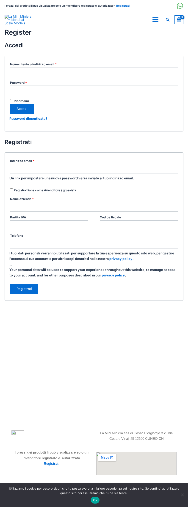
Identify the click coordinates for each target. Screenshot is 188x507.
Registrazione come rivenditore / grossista (44, 190)
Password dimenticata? (28, 119)
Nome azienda (22, 199)
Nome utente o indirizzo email (40, 63)
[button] (168, 20)
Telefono (16, 235)
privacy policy (121, 259)
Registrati (123, 5)
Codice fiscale (110, 217)
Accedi (22, 109)
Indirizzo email (29, 160)
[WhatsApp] (180, 5)
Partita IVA (18, 217)
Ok (95, 500)
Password (25, 82)
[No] (182, 495)
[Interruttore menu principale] (155, 19)
